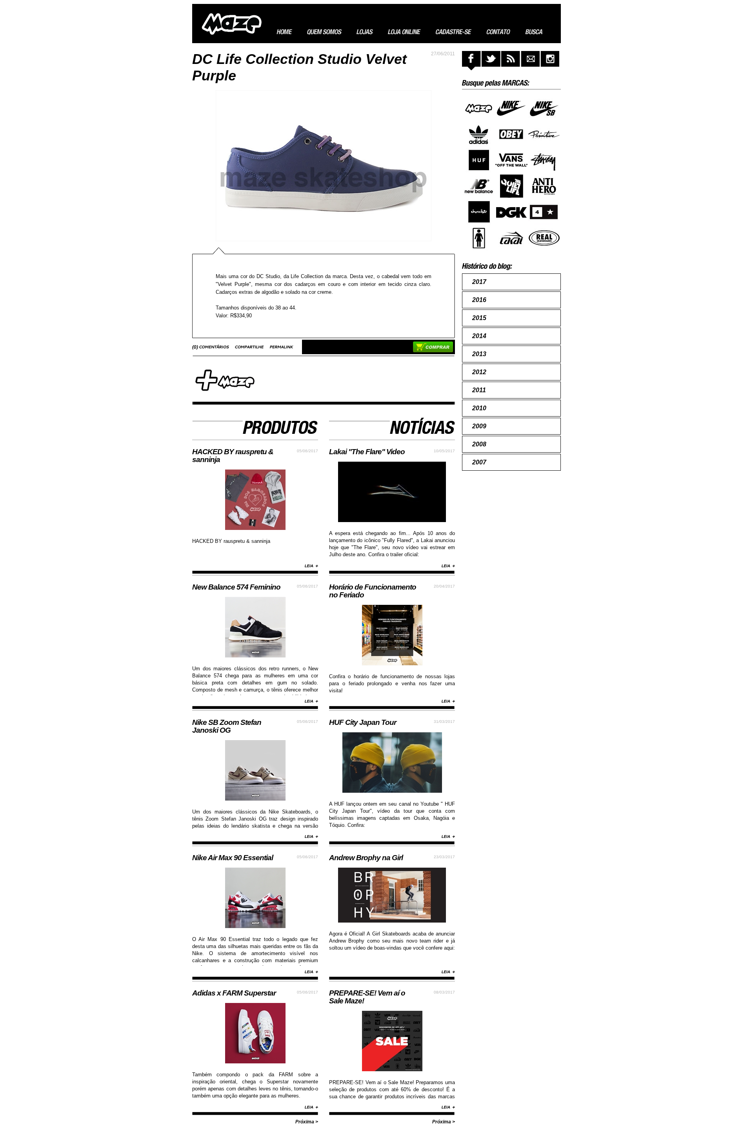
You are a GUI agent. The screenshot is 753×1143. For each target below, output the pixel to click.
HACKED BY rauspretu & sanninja (232, 456)
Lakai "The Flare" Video (367, 452)
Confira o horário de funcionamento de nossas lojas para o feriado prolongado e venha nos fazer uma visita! (392, 683)
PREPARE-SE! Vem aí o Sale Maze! (367, 997)
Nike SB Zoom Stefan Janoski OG (226, 726)
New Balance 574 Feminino (236, 587)
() (195, 347)
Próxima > (306, 1122)
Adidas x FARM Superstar (234, 993)
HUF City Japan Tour (362, 722)
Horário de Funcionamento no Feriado (372, 591)
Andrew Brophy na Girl (366, 858)
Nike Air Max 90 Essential (232, 858)
